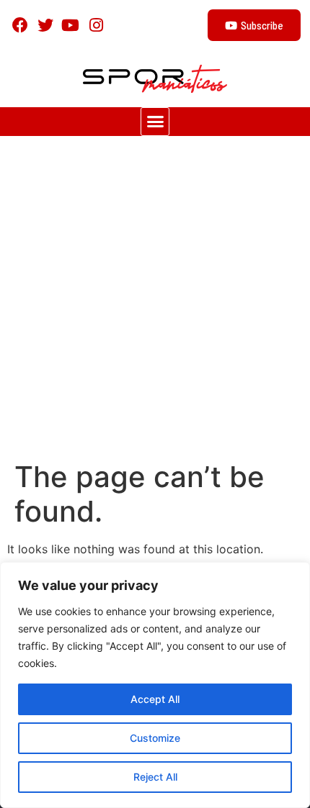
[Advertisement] (155, 298)
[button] (155, 121)
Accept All (155, 699)
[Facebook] (19, 24)
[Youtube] (70, 24)
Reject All (155, 777)
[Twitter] (45, 24)
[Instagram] (96, 24)
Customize (155, 738)
